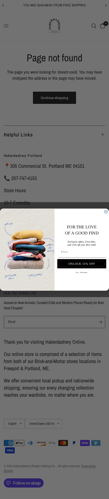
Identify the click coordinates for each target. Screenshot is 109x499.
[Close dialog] (105, 211)
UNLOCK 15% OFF (81, 263)
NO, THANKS (81, 272)
